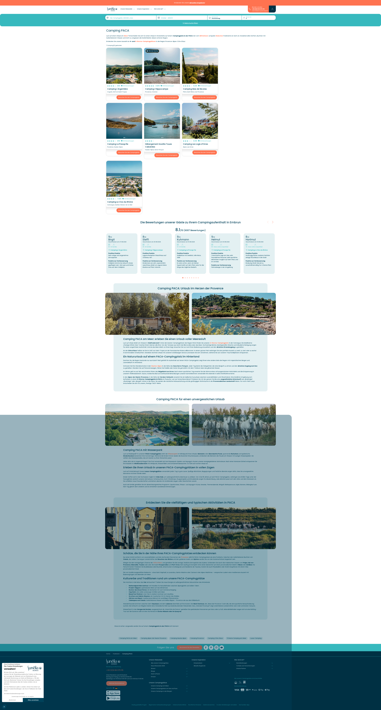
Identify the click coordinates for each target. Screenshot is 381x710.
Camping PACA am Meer (128, 638)
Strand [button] (153, 668)
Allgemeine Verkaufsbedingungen (160, 705)
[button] (4, 706)
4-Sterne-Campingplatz (219, 343)
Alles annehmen (33, 700)
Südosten (219, 36)
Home (108, 654)
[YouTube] (221, 647)
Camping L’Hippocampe (156, 89)
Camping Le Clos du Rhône (120, 202)
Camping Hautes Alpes (178, 638)
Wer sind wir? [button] (159, 9)
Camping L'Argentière (117, 89)
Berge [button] (153, 671)
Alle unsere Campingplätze (159, 663)
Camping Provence (197, 638)
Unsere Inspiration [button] (143, 9)
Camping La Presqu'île (117, 144)
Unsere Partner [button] (241, 668)
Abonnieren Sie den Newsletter (189, 647)
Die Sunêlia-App (244, 705)
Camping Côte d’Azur (215, 638)
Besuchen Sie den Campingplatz (128, 97)
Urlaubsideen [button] (198, 663)
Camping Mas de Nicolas (195, 89)
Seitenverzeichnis (209, 705)
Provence (184, 557)
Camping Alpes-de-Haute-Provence (153, 638)
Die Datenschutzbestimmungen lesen (14, 693)
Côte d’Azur (157, 563)
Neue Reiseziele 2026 (158, 666)
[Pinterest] (211, 647)
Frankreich (116, 654)
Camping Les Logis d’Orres (195, 144)
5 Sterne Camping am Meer (236, 638)
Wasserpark (173, 454)
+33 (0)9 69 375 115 (258, 9)
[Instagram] (216, 647)
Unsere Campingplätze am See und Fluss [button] (164, 688)
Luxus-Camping (255, 638)
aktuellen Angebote (197, 3)
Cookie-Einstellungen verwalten (227, 705)
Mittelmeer (204, 36)
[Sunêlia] (112, 9)
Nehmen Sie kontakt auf (116, 683)
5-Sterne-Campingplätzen (145, 41)
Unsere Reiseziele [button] (126, 9)
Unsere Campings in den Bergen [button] (161, 691)
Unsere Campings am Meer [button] (160, 686)
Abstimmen (12, 700)
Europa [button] (153, 676)
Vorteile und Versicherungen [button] (245, 666)
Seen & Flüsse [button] (155, 674)
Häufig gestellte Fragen (139, 705)
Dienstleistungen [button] (241, 663)
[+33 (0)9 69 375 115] (250, 9)
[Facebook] (206, 647)
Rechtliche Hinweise (194, 705)
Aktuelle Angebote (199, 666)
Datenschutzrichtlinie (179, 705)
